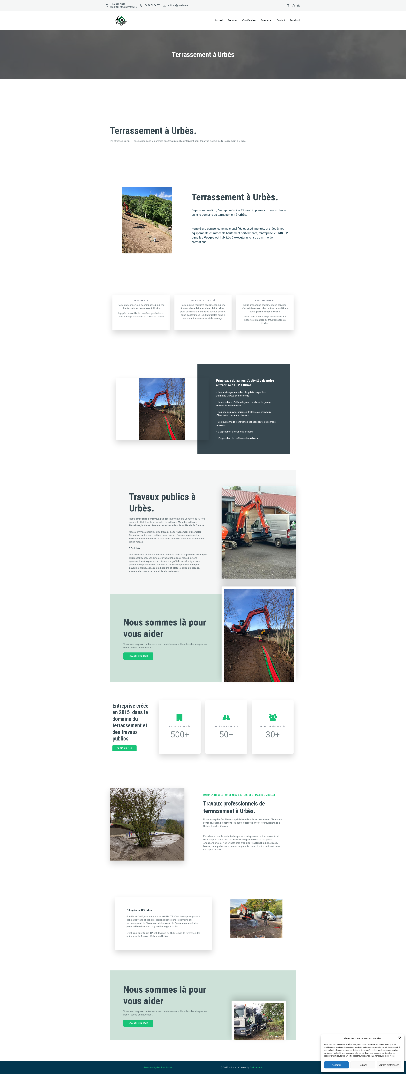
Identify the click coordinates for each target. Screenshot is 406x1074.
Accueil (219, 20)
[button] (399, 1038)
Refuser (363, 1065)
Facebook (295, 20)
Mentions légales (152, 1067)
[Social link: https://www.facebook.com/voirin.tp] (286, 5)
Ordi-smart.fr (256, 1067)
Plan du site (166, 1067)
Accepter (336, 1065)
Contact (281, 20)
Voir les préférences (389, 1065)
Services (233, 20)
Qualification (249, 20)
